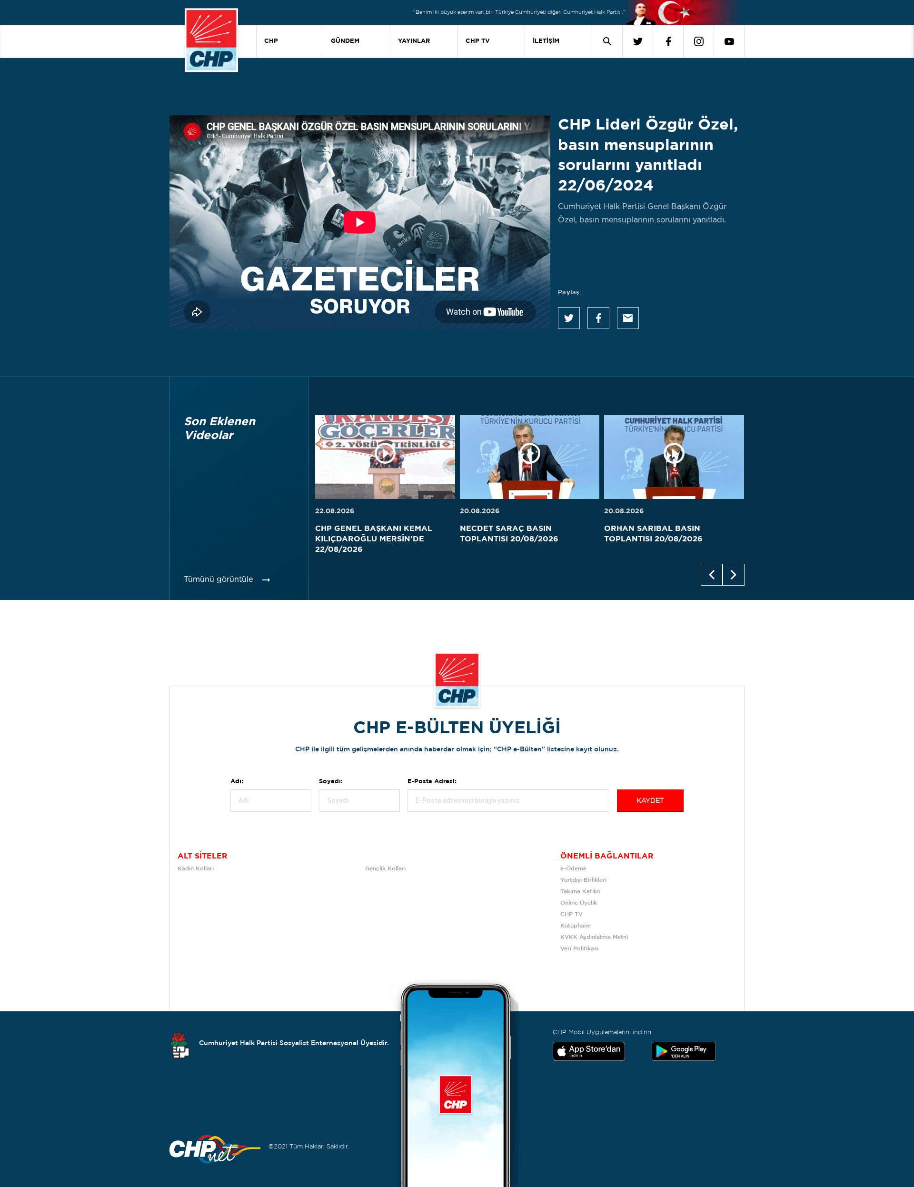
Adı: (236, 781)
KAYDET (650, 801)
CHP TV (478, 41)
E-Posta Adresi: (432, 781)
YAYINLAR (414, 41)
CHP (271, 41)
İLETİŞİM (546, 41)
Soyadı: (331, 781)
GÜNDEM (345, 41)
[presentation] (712, 575)
